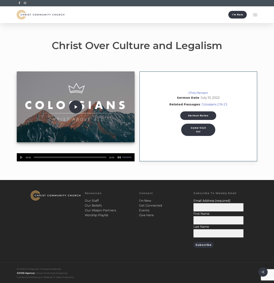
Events (144, 210)
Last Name (201, 227)
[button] (255, 15)
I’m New (145, 200)
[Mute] (119, 157)
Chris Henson (198, 93)
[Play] (21, 157)
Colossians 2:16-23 (214, 104)
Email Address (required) (211, 200)
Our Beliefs (93, 205)
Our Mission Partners (100, 210)
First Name (201, 214)
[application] (75, 157)
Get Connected (150, 205)
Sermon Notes (198, 115)
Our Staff (92, 200)
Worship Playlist (96, 215)
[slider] (127, 156)
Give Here (146, 215)
